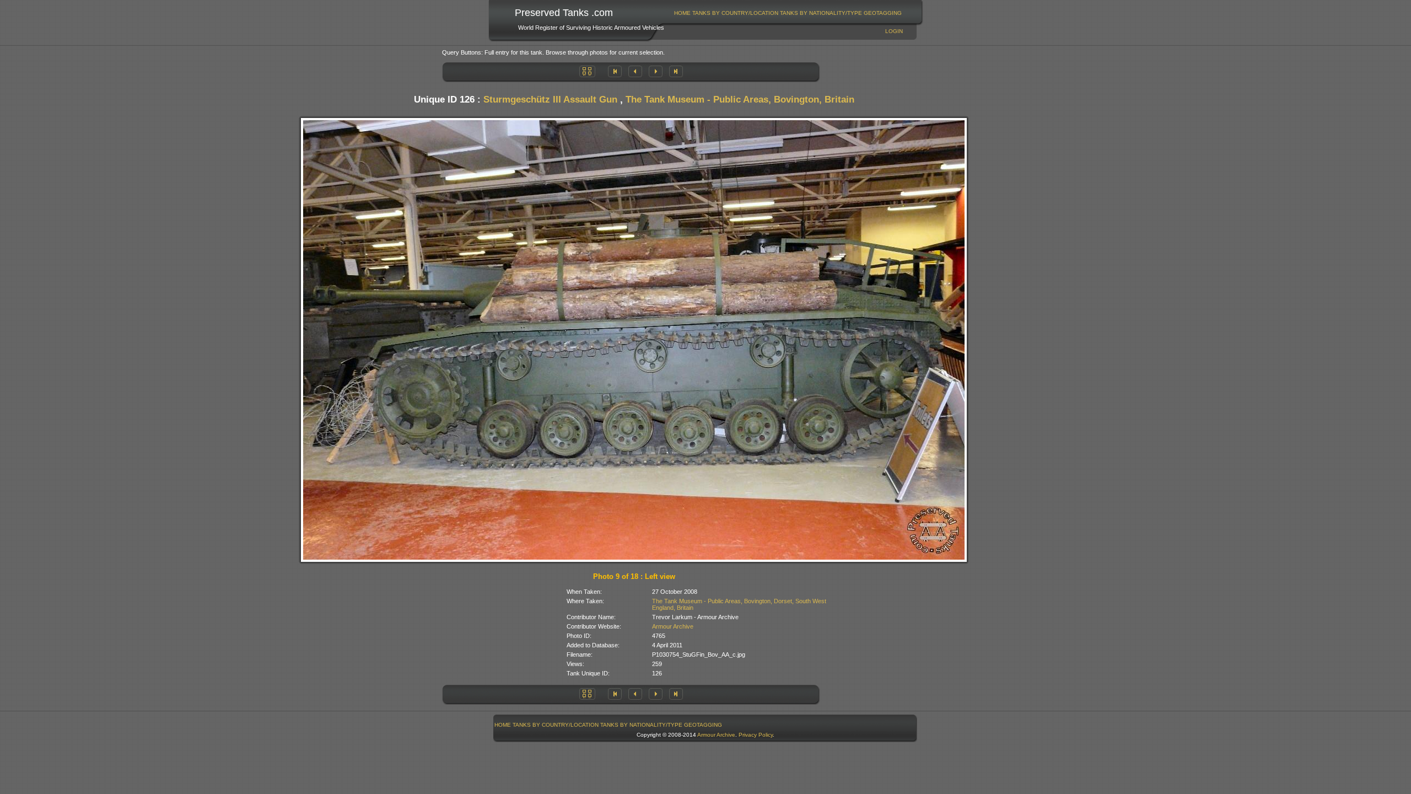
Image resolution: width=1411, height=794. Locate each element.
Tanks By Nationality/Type (821, 13)
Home (682, 13)
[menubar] (788, 13)
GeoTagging (883, 13)
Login (894, 31)
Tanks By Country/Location (735, 13)
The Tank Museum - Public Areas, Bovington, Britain (740, 99)
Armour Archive (672, 626)
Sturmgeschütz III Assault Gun (550, 99)
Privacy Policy (756, 735)
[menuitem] (683, 13)
